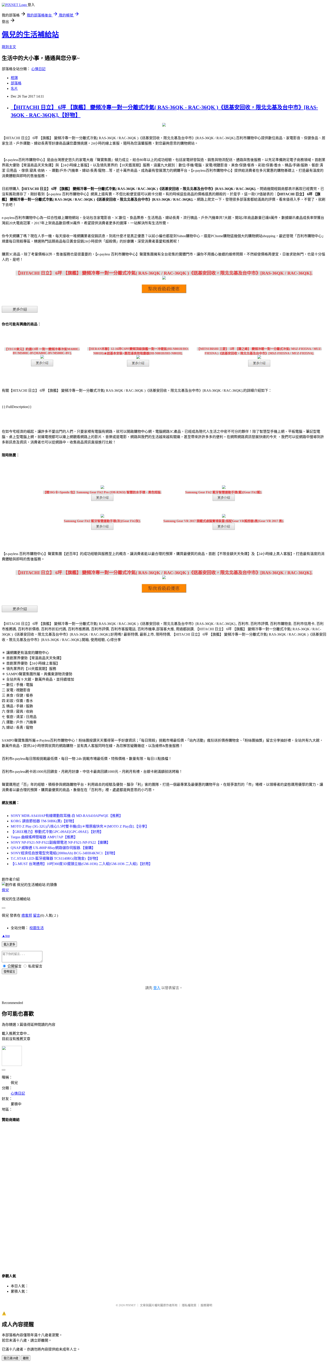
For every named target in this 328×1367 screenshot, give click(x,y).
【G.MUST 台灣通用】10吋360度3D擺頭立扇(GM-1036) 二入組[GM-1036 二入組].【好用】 (81, 864)
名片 (14, 88)
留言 (36, 915)
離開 (26, 1358)
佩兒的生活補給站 (30, 35)
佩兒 (5, 890)
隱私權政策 (189, 1305)
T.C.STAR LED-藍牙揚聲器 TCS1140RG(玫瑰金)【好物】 (55, 858)
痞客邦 (26, 915)
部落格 (16, 83)
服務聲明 (206, 1305)
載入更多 (9, 944)
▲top (6, 936)
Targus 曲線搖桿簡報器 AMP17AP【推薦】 (44, 837)
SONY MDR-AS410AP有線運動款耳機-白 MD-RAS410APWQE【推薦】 (67, 816)
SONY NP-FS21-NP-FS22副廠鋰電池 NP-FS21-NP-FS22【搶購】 (60, 842)
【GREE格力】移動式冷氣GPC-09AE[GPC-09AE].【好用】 (57, 832)
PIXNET (131, 1305)
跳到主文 (9, 47)
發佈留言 (9, 971)
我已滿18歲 (11, 1358)
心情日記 (38, 69)
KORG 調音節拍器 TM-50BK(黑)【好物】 (43, 821)
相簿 (14, 78)
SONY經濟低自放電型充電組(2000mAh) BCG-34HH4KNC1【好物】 (64, 853)
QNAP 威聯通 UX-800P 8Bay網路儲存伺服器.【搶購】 (53, 848)
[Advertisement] (164, 1193)
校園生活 (36, 928)
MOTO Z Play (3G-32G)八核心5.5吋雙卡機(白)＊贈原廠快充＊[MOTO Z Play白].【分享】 (80, 826)
